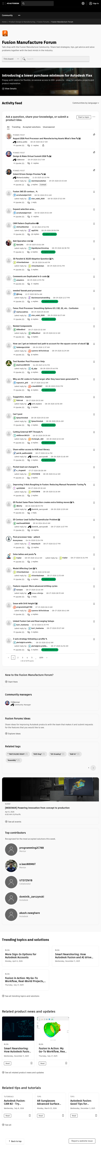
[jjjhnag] (9, 292)
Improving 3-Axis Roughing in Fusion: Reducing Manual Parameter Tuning (48, 484)
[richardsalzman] (9, 260)
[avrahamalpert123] (9, 193)
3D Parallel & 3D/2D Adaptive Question (31, 258)
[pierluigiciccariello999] (9, 640)
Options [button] (93, 116)
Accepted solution (49, 234)
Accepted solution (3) (49, 650)
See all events (14, 821)
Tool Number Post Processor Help (29, 361)
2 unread (43, 185)
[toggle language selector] (83, 3)
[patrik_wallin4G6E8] (9, 451)
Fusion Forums (43, 22)
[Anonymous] (9, 538)
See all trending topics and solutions (22, 996)
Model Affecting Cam (22, 568)
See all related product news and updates (24, 1072)
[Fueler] (9, 556)
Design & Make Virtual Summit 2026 (29, 156)
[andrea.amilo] (9, 136)
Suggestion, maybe (22, 396)
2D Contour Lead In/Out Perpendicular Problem (35, 519)
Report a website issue (82, 1141)
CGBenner (15, 702)
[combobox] (37, 3)
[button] (94, 192)
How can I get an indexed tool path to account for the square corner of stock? (49, 343)
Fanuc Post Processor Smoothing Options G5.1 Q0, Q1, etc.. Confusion (45, 308)
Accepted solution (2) (49, 301)
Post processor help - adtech (26, 537)
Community (7, 15)
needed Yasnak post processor (27, 290)
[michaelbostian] (9, 225)
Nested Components (22, 326)
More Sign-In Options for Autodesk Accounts (20, 956)
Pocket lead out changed (24, 467)
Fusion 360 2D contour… (24, 191)
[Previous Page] (8, 657)
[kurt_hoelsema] (9, 622)
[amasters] (9, 278)
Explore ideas (14, 733)
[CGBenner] (9, 153)
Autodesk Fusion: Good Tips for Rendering (81, 1104)
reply (34, 202)
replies (34, 184)
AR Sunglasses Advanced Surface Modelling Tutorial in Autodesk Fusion (50, 1105)
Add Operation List (21, 241)
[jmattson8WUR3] (9, 363)
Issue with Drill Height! (24, 603)
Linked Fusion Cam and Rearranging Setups (33, 621)
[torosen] (9, 587)
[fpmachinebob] (9, 415)
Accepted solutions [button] (32, 127)
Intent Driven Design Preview (27, 174)
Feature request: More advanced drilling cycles (35, 586)
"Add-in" (73, 754)
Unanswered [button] (49, 127)
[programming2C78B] (9, 605)
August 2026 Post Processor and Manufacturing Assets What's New (44, 138)
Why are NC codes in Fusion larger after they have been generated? (44, 379)
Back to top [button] (16, 1141)
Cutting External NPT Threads (27, 431)
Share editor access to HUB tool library (31, 449)
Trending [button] (16, 127)
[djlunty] (9, 504)
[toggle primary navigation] (4, 3)
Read (8, 1063)
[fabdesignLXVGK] (9, 345)
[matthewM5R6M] (9, 521)
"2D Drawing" (55, 754)
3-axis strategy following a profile (29, 638)
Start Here (13, 681)
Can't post (17, 414)
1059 (41, 657)
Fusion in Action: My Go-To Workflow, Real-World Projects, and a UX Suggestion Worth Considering (24, 980)
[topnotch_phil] (9, 380)
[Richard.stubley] (9, 171)
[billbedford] (9, 327)
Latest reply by (20, 181)
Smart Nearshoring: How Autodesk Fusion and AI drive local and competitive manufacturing (73, 956)
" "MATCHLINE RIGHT (16, 754)
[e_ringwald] (9, 468)
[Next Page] (47, 657)
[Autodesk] (13, 3)
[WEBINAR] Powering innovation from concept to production (37, 807)
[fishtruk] (9, 398)
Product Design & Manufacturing (22, 22)
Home (4, 22)
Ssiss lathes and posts (23, 554)
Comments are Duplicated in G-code (30, 276)
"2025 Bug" (37, 754)
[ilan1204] (9, 242)
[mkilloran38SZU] (9, 433)
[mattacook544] (9, 310)
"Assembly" (12, 760)
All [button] (8, 127)
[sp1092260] (9, 486)
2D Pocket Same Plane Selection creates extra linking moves (41, 502)
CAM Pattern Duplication (24, 223)
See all (8, 1124)
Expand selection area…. (24, 209)
